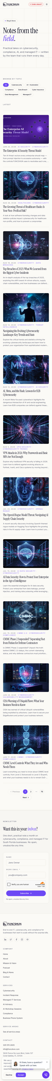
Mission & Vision (9, 963)
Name (9, 857)
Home (5, 954)
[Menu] (46, 4)
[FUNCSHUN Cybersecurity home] (11, 4)
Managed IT (27, 94)
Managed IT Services (12, 1000)
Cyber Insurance (38, 90)
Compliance (9, 90)
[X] (11, 939)
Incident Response (10, 995)
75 (42, 792)
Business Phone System (13, 1018)
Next (25, 797)
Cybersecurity (17, 85)
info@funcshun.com (11, 1049)
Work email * (13, 869)
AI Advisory (8, 1004)
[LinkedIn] (5, 939)
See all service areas (11, 1032)
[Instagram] (22, 939)
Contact (6, 977)
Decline (9, 1075)
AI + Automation (32, 85)
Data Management (11, 94)
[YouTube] (27, 939)
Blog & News (8, 972)
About (5, 959)
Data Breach (22, 90)
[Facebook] (16, 939)
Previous (16, 792)
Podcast (6, 968)
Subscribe (24, 893)
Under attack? (37, 4)
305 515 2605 (9, 1045)
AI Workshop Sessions (12, 1009)
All (6, 85)
